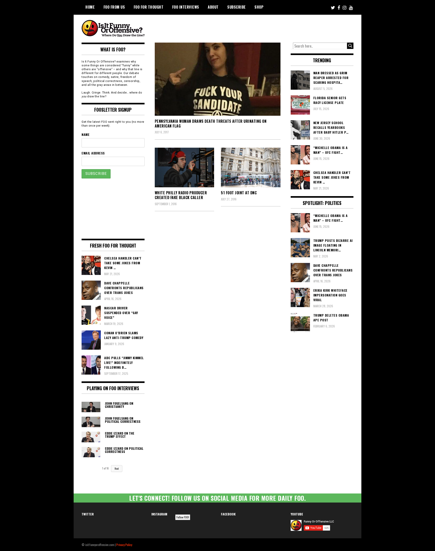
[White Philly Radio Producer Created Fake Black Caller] (184, 167)
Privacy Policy (124, 544)
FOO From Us (114, 7)
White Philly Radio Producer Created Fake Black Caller (181, 195)
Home (90, 7)
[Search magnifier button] (350, 46)
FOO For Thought (149, 7)
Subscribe (236, 7)
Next (117, 468)
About (213, 7)
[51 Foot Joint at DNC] (250, 167)
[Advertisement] (268, 27)
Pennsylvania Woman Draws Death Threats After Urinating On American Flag (211, 123)
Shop (258, 7)
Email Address (93, 153)
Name (85, 134)
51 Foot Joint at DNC (239, 192)
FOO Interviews (185, 7)
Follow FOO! (182, 517)
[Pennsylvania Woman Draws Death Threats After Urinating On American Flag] (217, 79)
